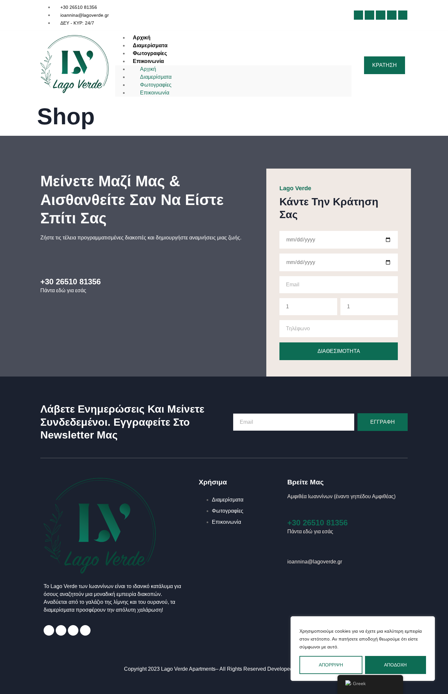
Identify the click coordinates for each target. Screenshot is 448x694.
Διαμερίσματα (156, 77)
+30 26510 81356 (317, 522)
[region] (363, 648)
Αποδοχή (395, 664)
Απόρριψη (331, 664)
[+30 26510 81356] (293, 510)
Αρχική (148, 69)
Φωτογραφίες (156, 85)
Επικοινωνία (148, 61)
